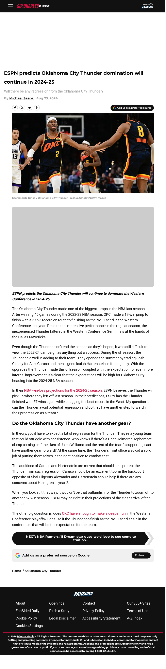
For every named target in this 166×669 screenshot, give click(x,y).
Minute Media (25, 636)
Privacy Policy (93, 611)
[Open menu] (10, 6)
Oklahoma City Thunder (43, 571)
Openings (56, 603)
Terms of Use (137, 611)
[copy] (37, 107)
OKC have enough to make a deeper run (94, 513)
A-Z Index (134, 618)
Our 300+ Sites (138, 603)
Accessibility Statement (101, 618)
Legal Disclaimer (62, 618)
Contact (88, 603)
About (20, 603)
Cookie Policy (26, 618)
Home (16, 571)
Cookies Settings (29, 626)
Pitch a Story (59, 611)
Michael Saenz (21, 98)
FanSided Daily (27, 611)
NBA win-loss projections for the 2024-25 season (63, 390)
